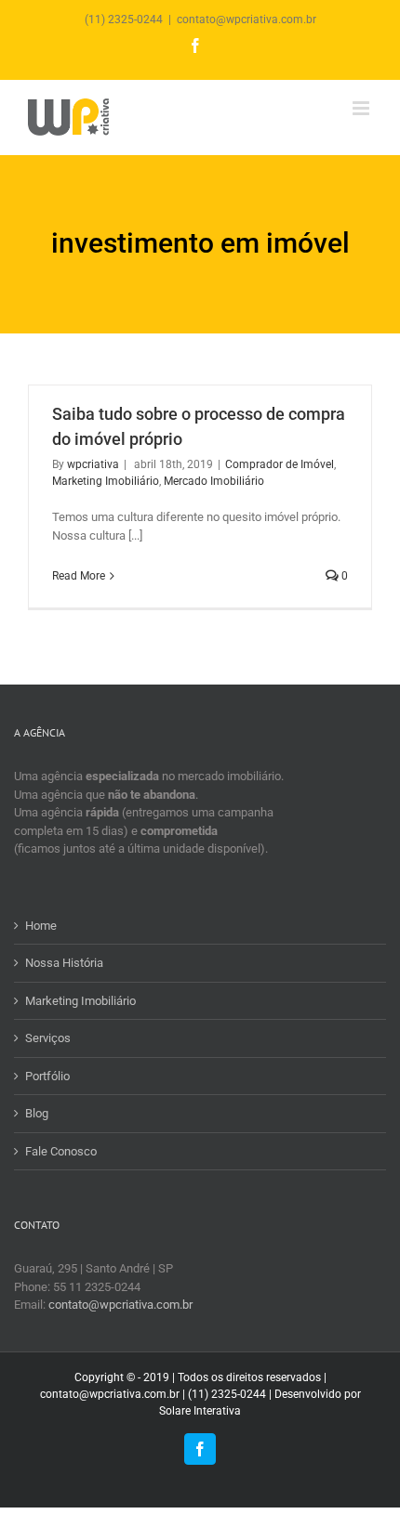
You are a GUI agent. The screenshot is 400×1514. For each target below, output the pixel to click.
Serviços (48, 1038)
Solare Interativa (200, 1410)
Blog (36, 1113)
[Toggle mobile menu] (362, 108)
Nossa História (64, 963)
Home (41, 926)
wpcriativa (93, 464)
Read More (78, 575)
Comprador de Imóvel (279, 464)
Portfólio (47, 1076)
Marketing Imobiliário (105, 481)
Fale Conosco (61, 1151)
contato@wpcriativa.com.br (246, 19)
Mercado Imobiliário (214, 481)
